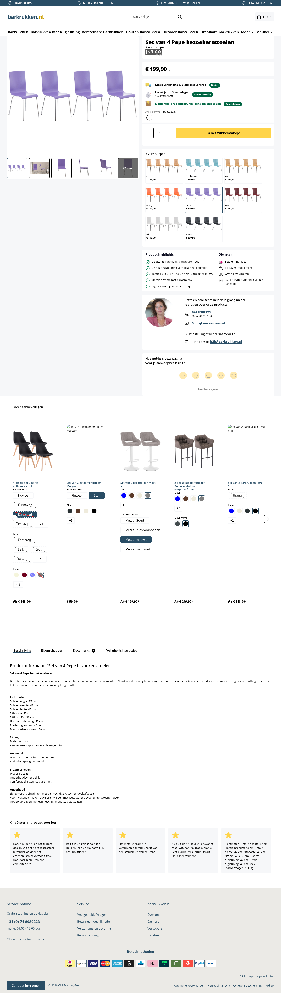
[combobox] (153, 17)
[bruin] (78, 511)
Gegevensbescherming (247, 985)
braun (239, 495)
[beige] (16, 575)
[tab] (22, 650)
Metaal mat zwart (137, 549)
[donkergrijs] (247, 511)
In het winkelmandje (223, 133)
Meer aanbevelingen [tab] (28, 407)
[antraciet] (70, 511)
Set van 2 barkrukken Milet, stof (138, 484)
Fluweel (23, 495)
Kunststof (27, 514)
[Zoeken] (180, 17)
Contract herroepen (26, 985)
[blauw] (123, 495)
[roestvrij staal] (177, 523)
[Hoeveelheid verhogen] (170, 133)
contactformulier (34, 939)
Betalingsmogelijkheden (94, 921)
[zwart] (94, 511)
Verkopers (154, 928)
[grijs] (148, 495)
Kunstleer (27, 505)
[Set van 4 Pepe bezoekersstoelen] (72, 95)
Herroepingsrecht (219, 985)
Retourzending (88, 935)
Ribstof (25, 524)
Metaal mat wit (136, 540)
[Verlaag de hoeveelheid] (149, 133)
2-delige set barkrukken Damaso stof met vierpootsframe (189, 486)
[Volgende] (268, 519)
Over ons (153, 915)
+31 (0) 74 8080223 (23, 921)
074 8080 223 (201, 312)
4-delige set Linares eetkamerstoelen (25, 484)
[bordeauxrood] (24, 575)
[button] (149, 117)
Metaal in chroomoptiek (142, 530)
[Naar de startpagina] (26, 17)
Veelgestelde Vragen (92, 915)
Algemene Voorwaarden (189, 985)
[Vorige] (13, 519)
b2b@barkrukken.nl (226, 341)
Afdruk (270, 985)
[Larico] (154, 52)
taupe (24, 559)
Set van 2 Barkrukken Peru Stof (245, 484)
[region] (140, 519)
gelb (23, 549)
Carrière (153, 921)
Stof (97, 495)
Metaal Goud (134, 520)
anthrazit (27, 540)
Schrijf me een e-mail (208, 323)
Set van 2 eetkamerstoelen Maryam (84, 484)
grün (41, 549)
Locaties (153, 935)
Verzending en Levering (94, 928)
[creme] (86, 511)
